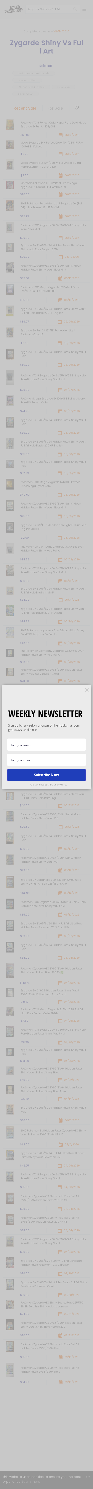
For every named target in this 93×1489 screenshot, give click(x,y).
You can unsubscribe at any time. (48, 784)
